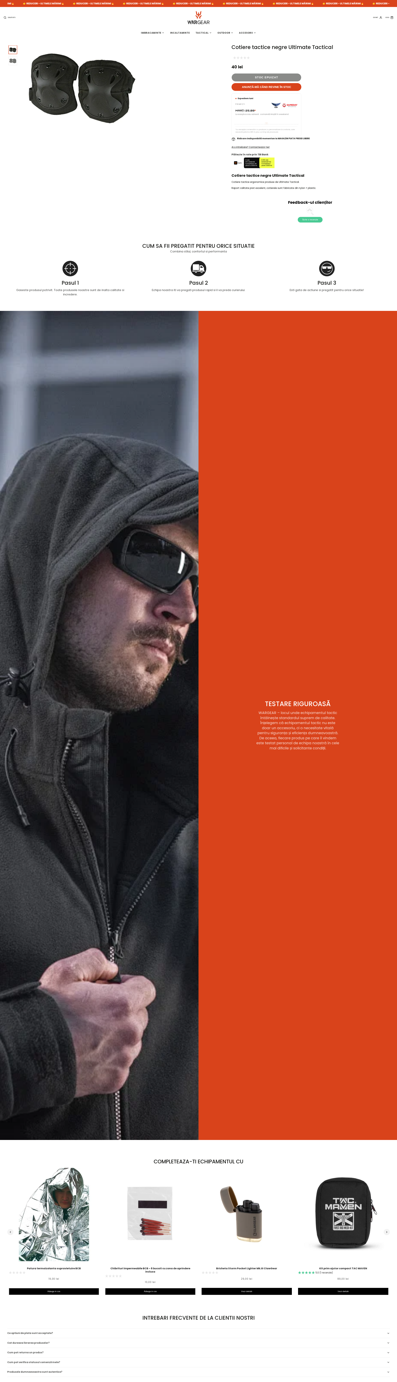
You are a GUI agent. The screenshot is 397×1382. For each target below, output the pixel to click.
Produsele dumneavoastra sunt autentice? (34, 1371)
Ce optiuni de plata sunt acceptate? (30, 1333)
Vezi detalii (246, 1291)
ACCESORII (246, 32)
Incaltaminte (180, 32)
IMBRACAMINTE (151, 32)
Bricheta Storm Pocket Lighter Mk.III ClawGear (246, 1268)
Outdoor (223, 32)
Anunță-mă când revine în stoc (266, 87)
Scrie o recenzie (310, 219)
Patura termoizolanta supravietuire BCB (54, 1268)
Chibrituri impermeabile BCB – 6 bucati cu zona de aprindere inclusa (150, 1270)
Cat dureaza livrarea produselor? (28, 1342)
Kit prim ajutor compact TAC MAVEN (343, 1268)
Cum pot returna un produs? (25, 1352)
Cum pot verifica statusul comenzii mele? (33, 1362)
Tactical (202, 32)
